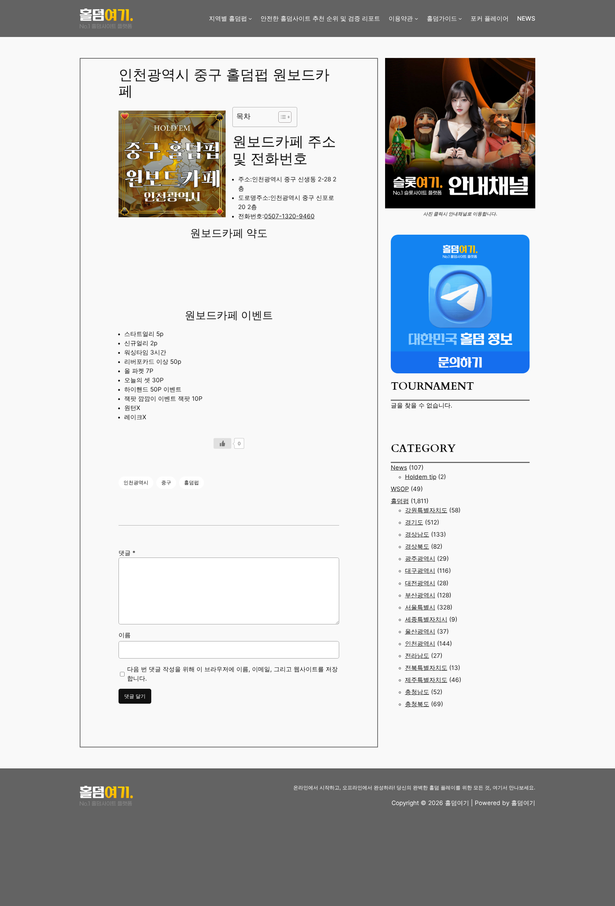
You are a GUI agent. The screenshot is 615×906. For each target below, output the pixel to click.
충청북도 (417, 704)
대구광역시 (420, 570)
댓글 (127, 552)
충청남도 (417, 692)
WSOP (400, 488)
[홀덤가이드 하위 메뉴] (460, 18)
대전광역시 (420, 583)
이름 (125, 635)
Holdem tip (420, 476)
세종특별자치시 (426, 619)
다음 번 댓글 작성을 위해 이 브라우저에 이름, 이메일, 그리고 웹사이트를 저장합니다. (232, 674)
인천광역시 (135, 482)
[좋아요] (222, 443)
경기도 (414, 522)
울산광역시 (420, 631)
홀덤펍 (191, 482)
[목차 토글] (281, 117)
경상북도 (417, 546)
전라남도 (417, 655)
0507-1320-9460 (289, 216)
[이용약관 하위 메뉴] (416, 18)
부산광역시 (420, 595)
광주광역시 (420, 558)
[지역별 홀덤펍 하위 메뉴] (250, 18)
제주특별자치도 (426, 679)
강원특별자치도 (426, 510)
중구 (166, 482)
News (399, 467)
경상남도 (417, 534)
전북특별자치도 (426, 667)
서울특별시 (420, 607)
